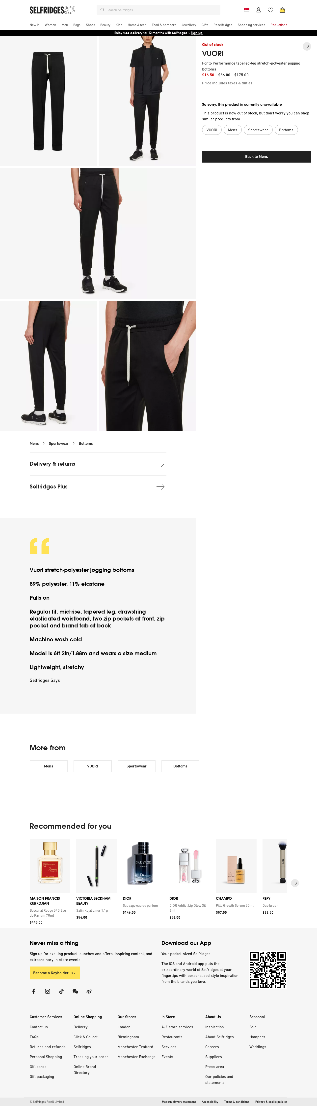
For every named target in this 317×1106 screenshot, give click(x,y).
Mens (34, 443)
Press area (214, 1066)
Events (167, 1056)
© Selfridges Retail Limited (47, 1102)
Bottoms (86, 443)
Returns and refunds (48, 1046)
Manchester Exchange (137, 1056)
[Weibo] (89, 994)
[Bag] (282, 10)
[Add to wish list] (307, 46)
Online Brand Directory (85, 1069)
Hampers (257, 1037)
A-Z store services (177, 1027)
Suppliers (213, 1056)
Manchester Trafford (135, 1046)
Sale (253, 1027)
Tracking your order (91, 1056)
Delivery (81, 1027)
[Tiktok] (61, 994)
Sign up (197, 33)
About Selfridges (219, 1037)
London (124, 1027)
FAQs (34, 1037)
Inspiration (214, 1027)
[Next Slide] (295, 883)
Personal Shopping (46, 1056)
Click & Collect (86, 1037)
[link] (49, 913)
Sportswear (59, 443)
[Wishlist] (270, 10)
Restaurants (172, 1037)
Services (168, 1046)
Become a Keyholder (51, 972)
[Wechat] (75, 994)
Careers (212, 1046)
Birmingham (128, 1037)
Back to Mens (256, 156)
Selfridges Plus (49, 486)
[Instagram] (48, 994)
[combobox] (162, 9)
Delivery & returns (52, 463)
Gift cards (38, 1066)
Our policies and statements (219, 1079)
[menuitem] (35, 25)
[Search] (102, 10)
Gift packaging (42, 1076)
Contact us (39, 1027)
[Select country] (247, 10)
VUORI (213, 53)
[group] (158, 883)
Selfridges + (84, 1046)
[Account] (259, 10)
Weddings (257, 1046)
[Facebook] (34, 994)
